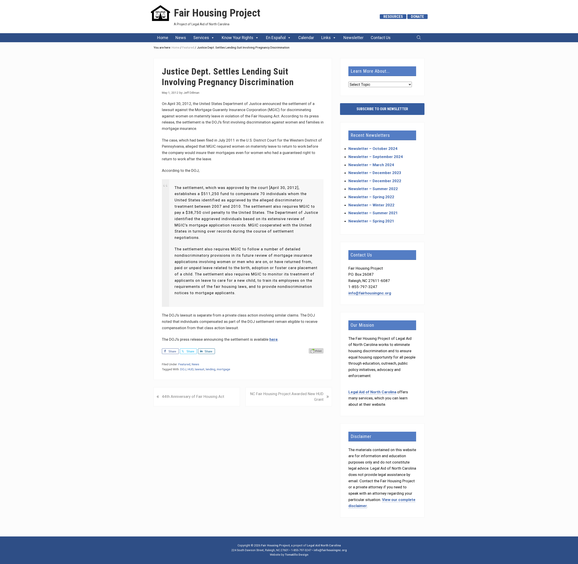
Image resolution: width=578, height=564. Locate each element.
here (273, 339)
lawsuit (199, 369)
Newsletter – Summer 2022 (373, 188)
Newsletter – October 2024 (372, 148)
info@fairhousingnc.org (369, 293)
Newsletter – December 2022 (374, 181)
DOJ (183, 369)
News (180, 37)
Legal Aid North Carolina (324, 545)
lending (210, 369)
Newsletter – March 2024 (371, 165)
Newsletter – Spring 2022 (371, 197)
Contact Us (381, 37)
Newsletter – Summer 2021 (373, 213)
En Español (276, 37)
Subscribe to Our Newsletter (382, 109)
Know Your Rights (237, 37)
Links (326, 37)
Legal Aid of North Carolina (372, 392)
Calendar (306, 37)
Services (201, 37)
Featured (184, 364)
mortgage (223, 369)
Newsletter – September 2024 (375, 156)
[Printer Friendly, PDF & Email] (316, 351)
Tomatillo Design (296, 554)
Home (162, 37)
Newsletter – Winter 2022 (371, 205)
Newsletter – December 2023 (374, 172)
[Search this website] (418, 37)
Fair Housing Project (217, 13)
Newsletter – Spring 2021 (371, 221)
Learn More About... (370, 71)
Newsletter (353, 37)
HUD (190, 369)
